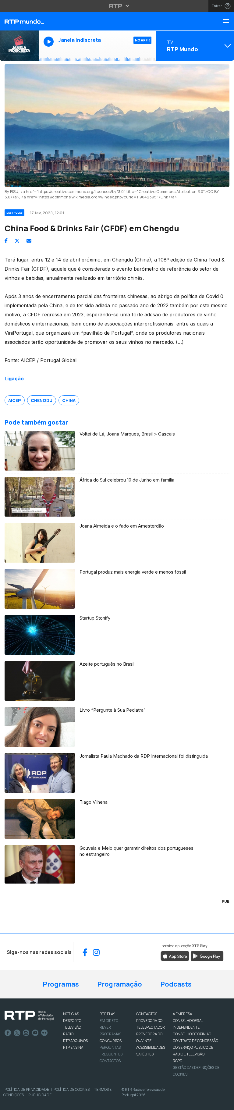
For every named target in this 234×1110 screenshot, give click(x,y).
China (69, 400)
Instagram (26, 1033)
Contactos (110, 1060)
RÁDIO (68, 1034)
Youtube (35, 1033)
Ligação (14, 378)
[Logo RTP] (29, 1015)
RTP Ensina (73, 1047)
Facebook (8, 1033)
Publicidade (39, 1095)
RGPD (177, 1060)
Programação (119, 984)
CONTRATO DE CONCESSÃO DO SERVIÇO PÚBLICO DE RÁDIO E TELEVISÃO (195, 1047)
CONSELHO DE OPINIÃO (192, 1034)
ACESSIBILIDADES (150, 1047)
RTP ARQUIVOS (75, 1040)
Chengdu (41, 400)
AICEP (14, 400)
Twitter (17, 1033)
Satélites (145, 1054)
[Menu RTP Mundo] (228, 21)
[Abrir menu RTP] (117, 6)
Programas (61, 984)
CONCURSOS (111, 1040)
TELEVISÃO (72, 1027)
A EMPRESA (182, 1013)
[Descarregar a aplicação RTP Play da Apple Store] (175, 955)
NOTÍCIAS (71, 1013)
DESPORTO (72, 1020)
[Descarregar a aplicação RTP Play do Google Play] (207, 955)
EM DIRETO (109, 1020)
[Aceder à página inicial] (19, 21)
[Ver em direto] (19, 45)
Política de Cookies (72, 1089)
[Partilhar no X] (17, 240)
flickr (44, 1033)
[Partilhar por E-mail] (29, 240)
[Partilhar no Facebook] (6, 240)
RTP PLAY (107, 1013)
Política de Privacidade (27, 1089)
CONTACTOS (146, 1013)
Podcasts (176, 984)
